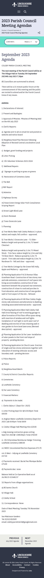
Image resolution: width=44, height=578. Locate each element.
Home (4, 30)
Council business (13, 30)
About (7, 565)
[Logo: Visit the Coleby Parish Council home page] (22, 4)
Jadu (30, 571)
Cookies (36, 565)
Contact (27, 565)
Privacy (22, 567)
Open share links (39, 33)
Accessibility (17, 565)
